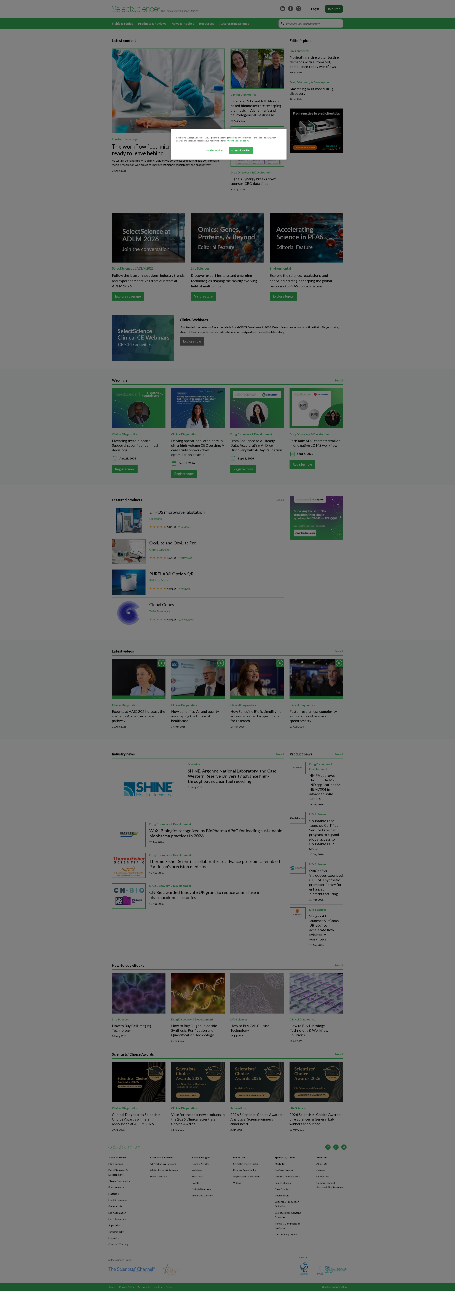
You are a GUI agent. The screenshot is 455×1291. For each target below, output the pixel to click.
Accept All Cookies (240, 150)
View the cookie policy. (238, 141)
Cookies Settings (215, 150)
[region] (229, 144)
